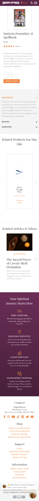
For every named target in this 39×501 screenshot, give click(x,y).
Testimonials (19, 478)
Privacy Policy (19, 454)
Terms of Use (19, 457)
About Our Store (19, 469)
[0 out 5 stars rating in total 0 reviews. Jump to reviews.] (19, 195)
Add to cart (11, 81)
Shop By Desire (19, 434)
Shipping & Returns (19, 451)
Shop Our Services (19, 431)
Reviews (19, 475)
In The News (19, 472)
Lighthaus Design (29, 490)
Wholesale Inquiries (19, 437)
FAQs (19, 448)
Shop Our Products (19, 428)
